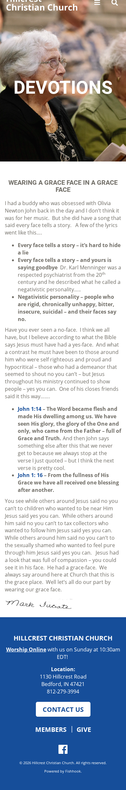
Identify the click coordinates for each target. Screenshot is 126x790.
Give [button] (84, 729)
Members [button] (51, 729)
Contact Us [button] (63, 709)
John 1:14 (29, 408)
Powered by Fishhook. (63, 771)
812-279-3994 (63, 691)
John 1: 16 (30, 475)
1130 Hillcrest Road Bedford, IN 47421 (63, 680)
